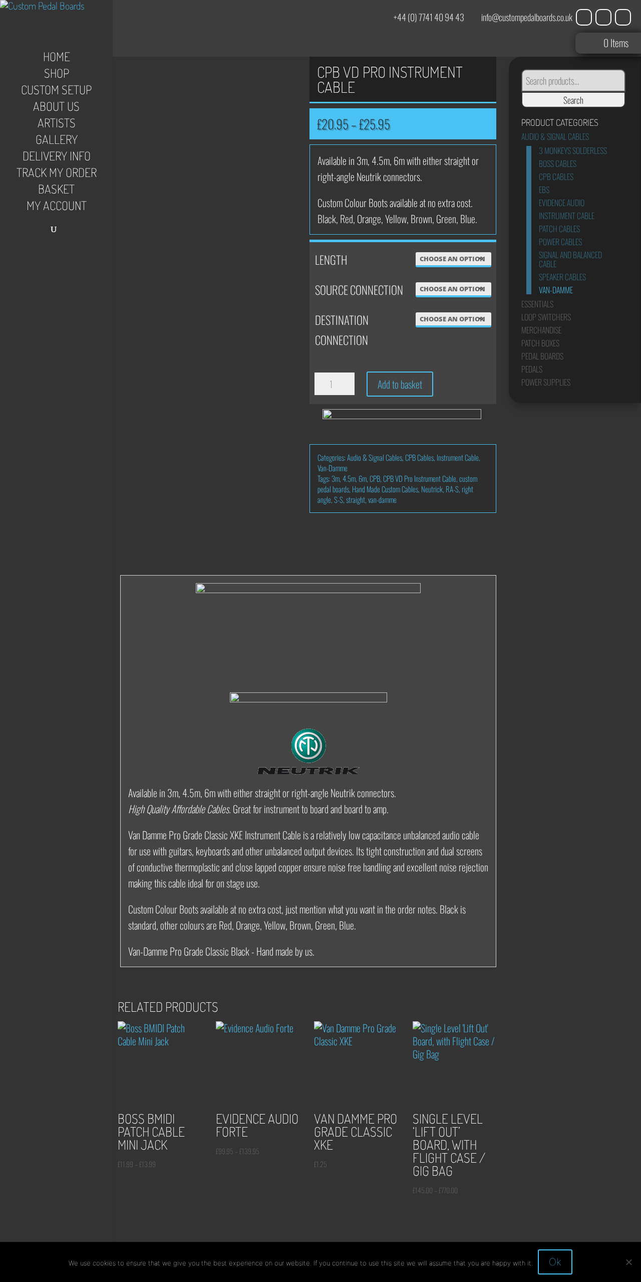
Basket (56, 191)
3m (336, 478)
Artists (57, 124)
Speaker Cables (562, 277)
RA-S (452, 488)
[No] (628, 1262)
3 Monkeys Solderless (573, 150)
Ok (555, 1262)
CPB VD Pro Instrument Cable (419, 478)
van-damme (382, 499)
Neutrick (432, 488)
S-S (338, 499)
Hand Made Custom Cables (385, 488)
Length (331, 259)
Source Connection (359, 289)
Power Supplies (545, 382)
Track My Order (57, 174)
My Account (57, 207)
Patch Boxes (540, 343)
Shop (56, 75)
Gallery (57, 141)
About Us (56, 108)
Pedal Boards (542, 356)
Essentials (537, 304)
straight (355, 499)
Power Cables (560, 242)
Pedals (531, 369)
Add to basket (400, 384)
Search (573, 99)
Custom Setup (56, 91)
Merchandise (541, 330)
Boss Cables (557, 163)
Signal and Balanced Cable (570, 259)
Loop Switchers (546, 317)
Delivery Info (57, 157)
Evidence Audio (561, 203)
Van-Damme (332, 467)
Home (56, 58)
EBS (544, 190)
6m (363, 478)
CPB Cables (419, 457)
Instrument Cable (458, 457)
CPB (375, 478)
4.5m (349, 478)
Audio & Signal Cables (374, 457)
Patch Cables (559, 229)
